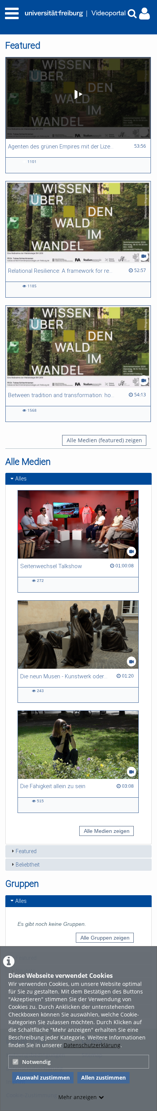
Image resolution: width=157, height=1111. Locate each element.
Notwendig (36, 1061)
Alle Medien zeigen (107, 831)
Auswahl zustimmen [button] (43, 1077)
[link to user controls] (144, 13)
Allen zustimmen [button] (103, 1077)
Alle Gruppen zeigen (105, 938)
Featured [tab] (26, 851)
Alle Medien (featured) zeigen (104, 440)
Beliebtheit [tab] (28, 865)
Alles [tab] (21, 479)
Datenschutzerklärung (92, 1045)
